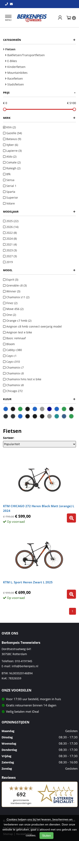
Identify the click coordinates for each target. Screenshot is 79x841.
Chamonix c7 (14, 367)
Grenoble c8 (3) (16, 285)
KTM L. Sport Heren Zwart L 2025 (28, 582)
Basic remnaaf (15, 338)
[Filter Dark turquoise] (56, 416)
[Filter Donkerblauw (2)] (49, 409)
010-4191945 (23, 661)
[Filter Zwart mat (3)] (27, 409)
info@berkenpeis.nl (25, 666)
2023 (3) (11, 250)
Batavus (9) (13, 139)
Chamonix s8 (14, 385)
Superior (11, 197)
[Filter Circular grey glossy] (49, 416)
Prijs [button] (39, 92)
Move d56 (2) (14, 309)
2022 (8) (11, 233)
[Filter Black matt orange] (42, 416)
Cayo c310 (12, 362)
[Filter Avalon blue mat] (20, 416)
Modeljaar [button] (39, 211)
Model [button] (39, 270)
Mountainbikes (17, 73)
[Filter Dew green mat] (71, 416)
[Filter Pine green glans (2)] (64, 409)
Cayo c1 (11, 356)
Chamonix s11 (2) (17, 297)
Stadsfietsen (15, 84)
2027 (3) (11, 256)
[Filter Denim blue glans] (64, 416)
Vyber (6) (11, 145)
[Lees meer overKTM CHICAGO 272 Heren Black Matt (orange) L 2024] (71, 518)
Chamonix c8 (14, 373)
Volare (10, 203)
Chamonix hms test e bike (23, 379)
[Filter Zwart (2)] (71, 409)
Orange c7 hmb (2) (18, 320)
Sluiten (46, 835)
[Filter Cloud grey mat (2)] (42, 409)
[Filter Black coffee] (34, 416)
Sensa (9, 180)
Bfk (8, 174)
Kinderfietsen (16, 67)
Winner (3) (12, 291)
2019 (9, 262)
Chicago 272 (14, 391)
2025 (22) (11, 221)
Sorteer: (8, 438)
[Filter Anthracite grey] (5, 416)
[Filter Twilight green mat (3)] (20, 409)
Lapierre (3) (13, 151)
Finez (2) (11, 303)
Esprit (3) (11, 279)
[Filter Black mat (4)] (13, 409)
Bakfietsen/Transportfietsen (25, 55)
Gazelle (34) (13, 133)
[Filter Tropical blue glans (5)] (5, 409)
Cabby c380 (13, 350)
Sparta (10, 192)
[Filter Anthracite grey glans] (13, 416)
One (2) (10, 315)
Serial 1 (10, 186)
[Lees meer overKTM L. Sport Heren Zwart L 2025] (71, 594)
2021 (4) (11, 244)
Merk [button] (39, 117)
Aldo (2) (10, 156)
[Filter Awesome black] (27, 416)
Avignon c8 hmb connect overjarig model (33, 326)
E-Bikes (11, 61)
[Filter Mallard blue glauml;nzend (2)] (56, 409)
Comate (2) (13, 162)
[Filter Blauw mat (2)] (34, 409)
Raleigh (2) (12, 168)
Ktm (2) (10, 127)
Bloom (10, 344)
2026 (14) (11, 227)
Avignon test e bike (18, 332)
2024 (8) (11, 238)
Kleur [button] (39, 399)
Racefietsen (14, 78)
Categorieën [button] (39, 39)
